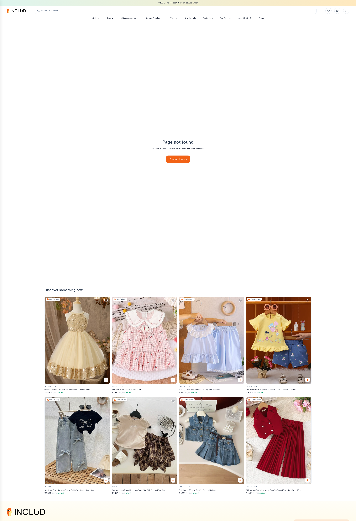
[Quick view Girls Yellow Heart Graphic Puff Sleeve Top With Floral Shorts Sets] (307, 380)
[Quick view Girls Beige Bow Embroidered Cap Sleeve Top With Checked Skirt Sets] (173, 480)
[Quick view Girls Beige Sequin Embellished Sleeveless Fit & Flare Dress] (106, 380)
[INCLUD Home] (16, 11)
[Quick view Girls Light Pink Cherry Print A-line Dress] (173, 380)
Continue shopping (178, 159)
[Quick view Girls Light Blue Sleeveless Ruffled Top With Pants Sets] (240, 380)
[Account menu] (346, 11)
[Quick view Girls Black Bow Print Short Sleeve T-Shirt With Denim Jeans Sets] (106, 480)
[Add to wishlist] (106, 301)
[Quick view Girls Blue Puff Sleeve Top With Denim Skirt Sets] (240, 480)
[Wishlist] (328, 11)
